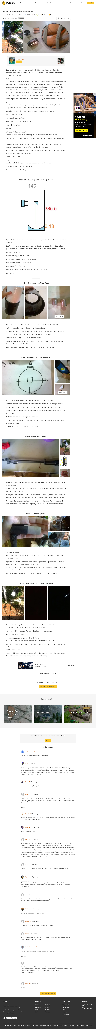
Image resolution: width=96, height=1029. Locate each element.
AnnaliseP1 (28, 827)
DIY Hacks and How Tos (31, 947)
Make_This (28, 983)
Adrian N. (27, 963)
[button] (69, 18)
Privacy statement (33, 1025)
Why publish (66, 1005)
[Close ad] (94, 94)
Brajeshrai (28, 814)
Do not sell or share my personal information (62, 1025)
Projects (22, 3)
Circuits (37, 1005)
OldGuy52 (27, 934)
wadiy (26, 895)
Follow (19, 62)
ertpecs (27, 763)
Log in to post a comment (48, 994)
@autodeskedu (88, 1008)
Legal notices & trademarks (84, 1025)
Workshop (14, 15)
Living (47, 1007)
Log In (83, 3)
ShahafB (27, 782)
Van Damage (28, 909)
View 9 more (62, 392)
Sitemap (64, 1012)
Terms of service (22, 1025)
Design (37, 1009)
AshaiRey (27, 794)
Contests (30, 3)
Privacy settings (44, 1025)
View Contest (71, 665)
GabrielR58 (7, 15)
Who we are (65, 1014)
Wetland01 (28, 839)
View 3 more (59, 317)
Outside (47, 1009)
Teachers (37, 3)
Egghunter (28, 877)
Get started (65, 1007)
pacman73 (28, 921)
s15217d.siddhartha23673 (32, 752)
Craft (36, 1012)
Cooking (47, 1005)
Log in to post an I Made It (48, 686)
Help (63, 1009)
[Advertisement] (85, 115)
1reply (24, 807)
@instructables (88, 1005)
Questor (27, 864)
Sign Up (90, 3)
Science (21, 15)
